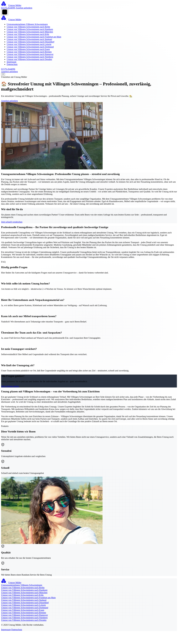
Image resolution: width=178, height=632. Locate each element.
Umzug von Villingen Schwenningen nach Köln (28, 34)
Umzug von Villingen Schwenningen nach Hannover (30, 54)
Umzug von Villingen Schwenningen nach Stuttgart (29, 39)
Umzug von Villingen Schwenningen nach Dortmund (30, 47)
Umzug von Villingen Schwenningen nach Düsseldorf (30, 42)
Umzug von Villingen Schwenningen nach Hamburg (30, 29)
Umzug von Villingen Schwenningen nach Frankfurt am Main (34, 37)
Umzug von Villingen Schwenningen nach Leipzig (29, 44)
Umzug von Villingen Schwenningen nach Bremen (29, 52)
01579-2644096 (8, 8)
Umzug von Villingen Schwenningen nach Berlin (28, 27)
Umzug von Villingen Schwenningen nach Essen (28, 49)
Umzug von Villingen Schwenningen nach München (30, 32)
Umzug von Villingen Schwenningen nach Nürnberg (30, 57)
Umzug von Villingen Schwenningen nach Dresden (29, 59)
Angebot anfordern (24, 8)
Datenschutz (12, 64)
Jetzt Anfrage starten (10, 386)
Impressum (11, 62)
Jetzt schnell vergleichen (11, 222)
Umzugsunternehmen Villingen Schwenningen (27, 24)
